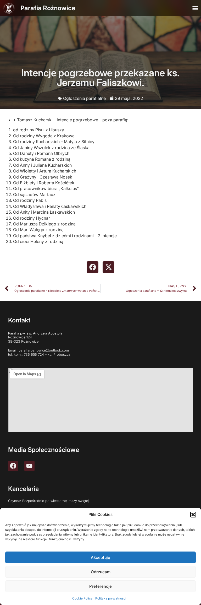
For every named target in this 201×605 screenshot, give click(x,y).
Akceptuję (100, 557)
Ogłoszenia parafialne (84, 98)
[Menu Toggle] (195, 8)
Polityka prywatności (110, 598)
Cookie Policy (82, 598)
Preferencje (100, 586)
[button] (193, 514)
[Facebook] (13, 466)
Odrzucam (100, 571)
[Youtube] (29, 466)
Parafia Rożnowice (47, 8)
